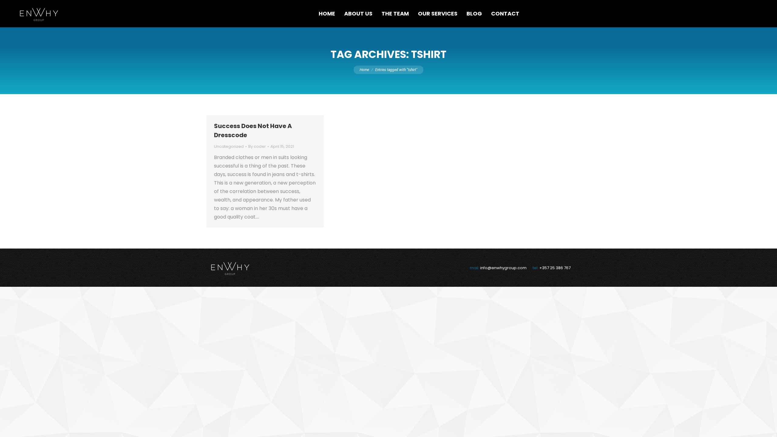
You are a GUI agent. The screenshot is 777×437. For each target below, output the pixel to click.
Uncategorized (229, 146)
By (257, 146)
